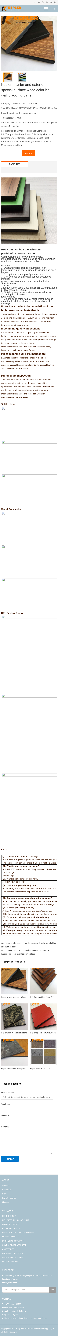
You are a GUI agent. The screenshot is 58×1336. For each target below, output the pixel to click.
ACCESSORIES (8, 1249)
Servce (4, 1194)
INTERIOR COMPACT (10, 1224)
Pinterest (51, 2)
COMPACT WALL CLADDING (25, 103)
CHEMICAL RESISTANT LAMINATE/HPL (18, 1233)
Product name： (7, 1093)
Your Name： (6, 1104)
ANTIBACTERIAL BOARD (12, 1258)
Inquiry (28, 153)
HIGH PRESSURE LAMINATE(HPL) (15, 1220)
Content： (5, 1127)
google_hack (13, 1315)
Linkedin (47, 2)
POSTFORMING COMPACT (13, 1241)
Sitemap (5, 1202)
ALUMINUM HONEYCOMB (12, 1253)
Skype (55, 2)
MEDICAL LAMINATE (10, 1237)
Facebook (35, 2)
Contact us (6, 1190)
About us (6, 1186)
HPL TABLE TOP (9, 1216)
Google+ (43, 2)
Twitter (39, 2)
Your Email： (6, 1115)
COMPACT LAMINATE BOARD (14, 1245)
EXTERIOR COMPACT (11, 1229)
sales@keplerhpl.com (17, 1311)
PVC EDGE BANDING (10, 1262)
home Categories (9, 1198)
